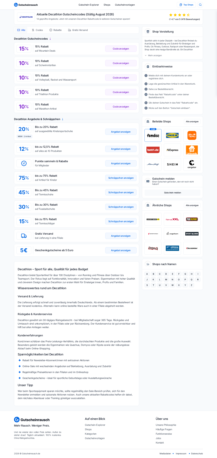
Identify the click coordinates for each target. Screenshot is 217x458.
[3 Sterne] (179, 15)
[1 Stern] (171, 15)
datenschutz (197, 453)
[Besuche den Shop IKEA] (172, 135)
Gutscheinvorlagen (125, 4)
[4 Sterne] (184, 15)
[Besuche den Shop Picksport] (191, 219)
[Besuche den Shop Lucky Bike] (153, 219)
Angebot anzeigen (121, 131)
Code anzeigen (121, 48)
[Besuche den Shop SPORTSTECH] (153, 233)
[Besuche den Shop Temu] (191, 135)
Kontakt (160, 442)
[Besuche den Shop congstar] (191, 164)
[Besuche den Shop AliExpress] (172, 150)
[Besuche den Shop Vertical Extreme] (172, 248)
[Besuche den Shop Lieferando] (191, 150)
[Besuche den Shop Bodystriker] (153, 248)
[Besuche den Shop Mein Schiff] (153, 164)
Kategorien (90, 433)
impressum (181, 453)
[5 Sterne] (188, 15)
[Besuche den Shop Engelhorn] (172, 233)
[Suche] (200, 4)
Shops (107, 4)
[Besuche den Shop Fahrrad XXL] (172, 219)
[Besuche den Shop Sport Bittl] (191, 233)
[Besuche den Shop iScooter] (191, 248)
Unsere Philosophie (166, 424)
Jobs (158, 438)
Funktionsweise (164, 433)
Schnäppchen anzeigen (121, 177)
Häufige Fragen (164, 429)
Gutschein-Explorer (89, 4)
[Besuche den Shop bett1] (153, 150)
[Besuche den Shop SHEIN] (172, 164)
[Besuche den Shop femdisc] (153, 135)
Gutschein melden (172, 192)
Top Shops (188, 4)
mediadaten (165, 453)
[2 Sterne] (175, 15)
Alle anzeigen (192, 121)
